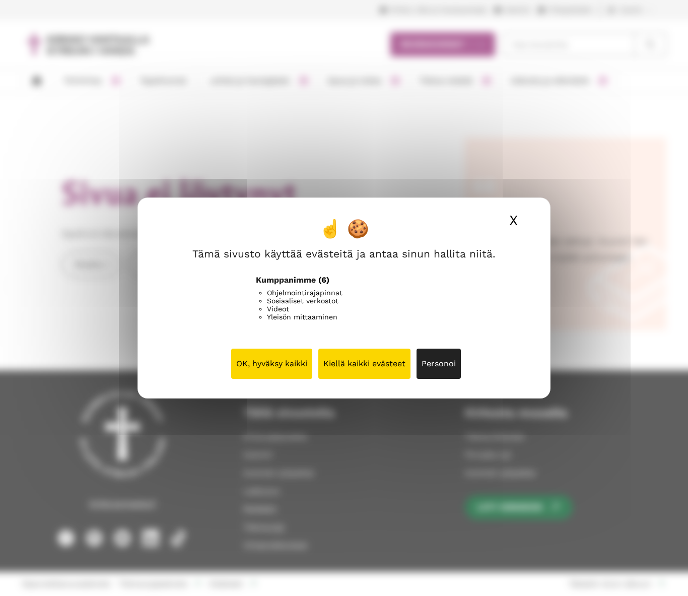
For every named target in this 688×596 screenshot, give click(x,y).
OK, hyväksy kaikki (271, 363)
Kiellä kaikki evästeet (364, 363)
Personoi (439, 363)
